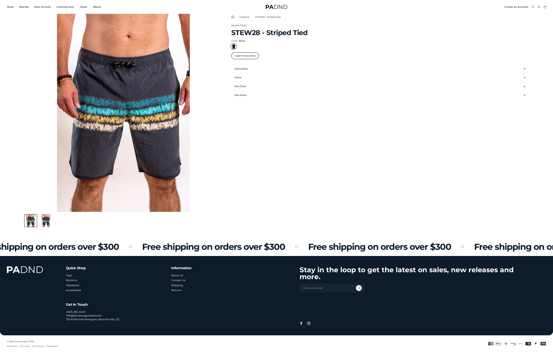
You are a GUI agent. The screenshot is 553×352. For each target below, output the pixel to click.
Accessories (73, 290)
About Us (177, 275)
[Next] (215, 120)
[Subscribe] (359, 288)
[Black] (233, 46)
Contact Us (178, 280)
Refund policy (12, 346)
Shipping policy (52, 346)
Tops (69, 275)
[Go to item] (30, 220)
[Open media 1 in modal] (123, 113)
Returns (176, 290)
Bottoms (71, 280)
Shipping (177, 285)
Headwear (72, 285)
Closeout (244, 17)
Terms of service (38, 346)
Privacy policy (24, 346)
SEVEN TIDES (239, 25)
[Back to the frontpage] (232, 17)
